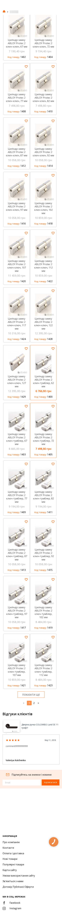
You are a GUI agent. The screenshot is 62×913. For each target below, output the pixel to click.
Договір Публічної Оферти (18, 886)
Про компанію (11, 842)
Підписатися (50, 782)
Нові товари (10, 859)
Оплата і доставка (13, 853)
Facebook (14, 902)
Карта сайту (10, 870)
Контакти (8, 847)
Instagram (15, 908)
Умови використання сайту (19, 875)
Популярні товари (13, 864)
